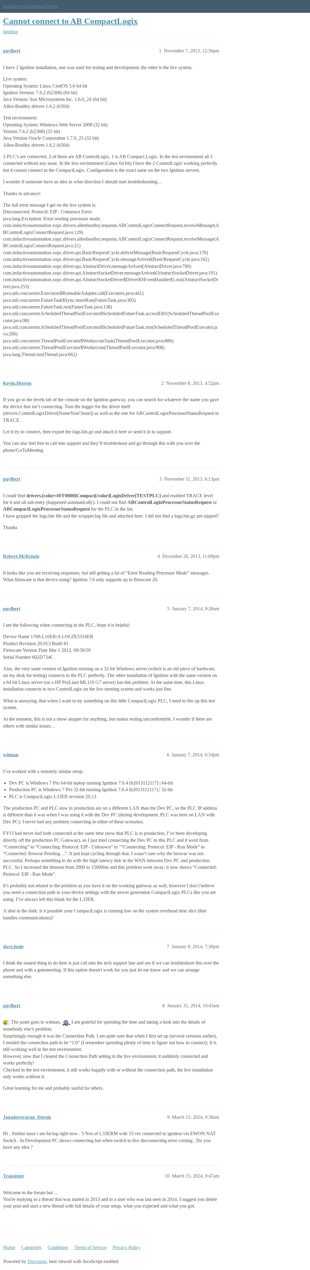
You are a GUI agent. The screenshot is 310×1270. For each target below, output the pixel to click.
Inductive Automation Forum (30, 6)
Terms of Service (90, 1247)
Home (9, 1247)
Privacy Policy (126, 1247)
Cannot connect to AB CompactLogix (70, 21)
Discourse (37, 1261)
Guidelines (58, 1247)
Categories (31, 1247)
